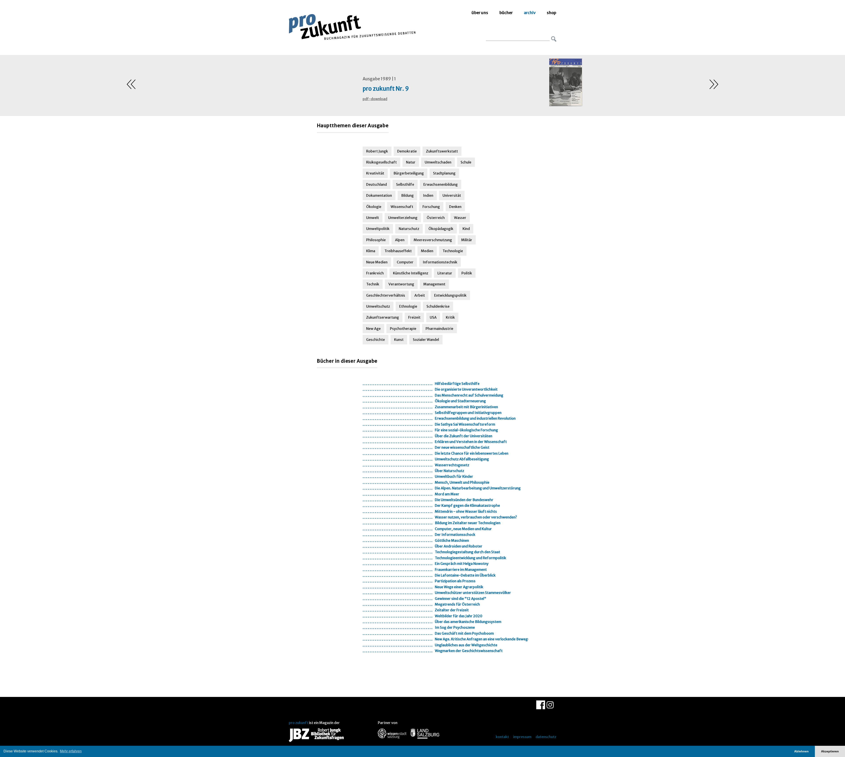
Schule (466, 162)
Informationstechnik (440, 262)
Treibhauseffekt (398, 251)
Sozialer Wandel (426, 339)
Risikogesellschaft (381, 162)
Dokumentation (379, 195)
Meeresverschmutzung (433, 240)
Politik (466, 273)
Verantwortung (401, 284)
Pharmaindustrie (439, 328)
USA (433, 317)
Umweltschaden (438, 162)
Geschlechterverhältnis (385, 295)
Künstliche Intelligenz (410, 273)
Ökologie (373, 206)
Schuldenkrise (438, 306)
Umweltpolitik (377, 228)
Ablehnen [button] (801, 751)
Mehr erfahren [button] (71, 751)
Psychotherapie (403, 328)
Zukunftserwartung (382, 317)
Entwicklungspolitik (450, 295)
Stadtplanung (444, 173)
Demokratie (407, 151)
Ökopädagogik (440, 228)
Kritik (450, 317)
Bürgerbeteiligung (408, 173)
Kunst (399, 339)
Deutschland (376, 184)
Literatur (444, 273)
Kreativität (375, 173)
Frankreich (375, 273)
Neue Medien (377, 262)
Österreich (436, 217)
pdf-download (375, 99)
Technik (372, 284)
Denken (455, 206)
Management (434, 284)
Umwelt (372, 217)
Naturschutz (409, 228)
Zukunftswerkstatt (442, 151)
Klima (370, 251)
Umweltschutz (378, 306)
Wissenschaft (402, 206)
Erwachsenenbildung (440, 184)
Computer (405, 262)
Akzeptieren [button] (830, 751)
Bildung (407, 195)
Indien (428, 195)
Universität (452, 195)
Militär (466, 240)
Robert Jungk (377, 151)
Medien (427, 251)
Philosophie (376, 240)
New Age (373, 328)
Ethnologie (408, 306)
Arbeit (419, 295)
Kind (466, 228)
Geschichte (375, 339)
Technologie (453, 251)
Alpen (399, 240)
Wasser (460, 217)
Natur (410, 162)
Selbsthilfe (405, 184)
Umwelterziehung (402, 217)
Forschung (431, 206)
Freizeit (414, 317)
